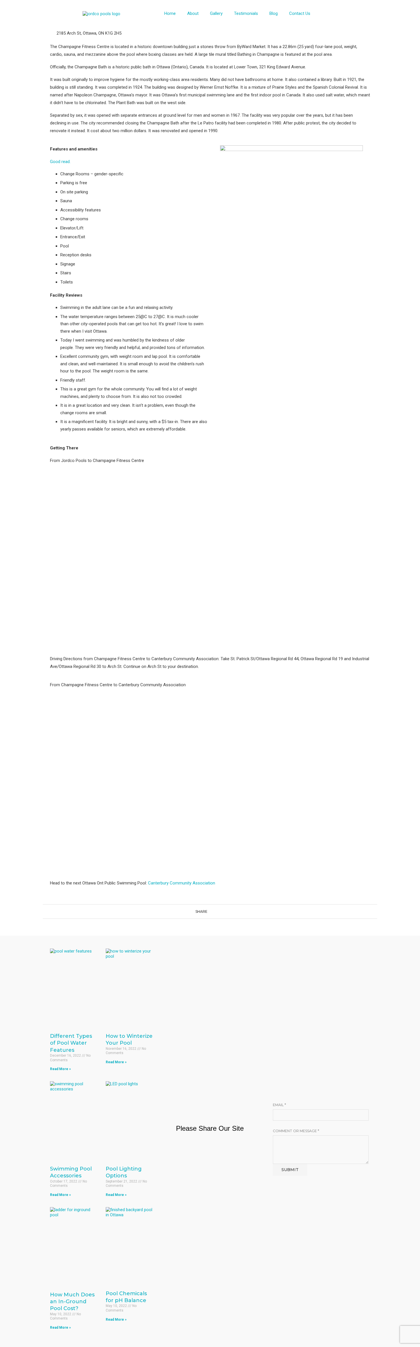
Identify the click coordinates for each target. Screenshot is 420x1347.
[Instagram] (358, 13)
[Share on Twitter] (215, 911)
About (193, 13)
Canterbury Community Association (181, 883)
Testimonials (246, 13)
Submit (290, 1169)
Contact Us (299, 13)
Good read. (60, 161)
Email (279, 1105)
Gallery (216, 13)
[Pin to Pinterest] (220, 911)
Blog (273, 13)
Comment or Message (296, 1131)
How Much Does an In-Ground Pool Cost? (72, 1302)
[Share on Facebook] (209, 911)
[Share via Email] (226, 911)
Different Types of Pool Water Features (71, 1043)
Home (170, 13)
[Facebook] (341, 13)
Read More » (60, 1069)
